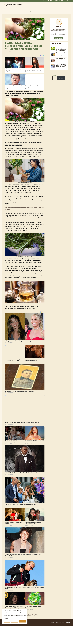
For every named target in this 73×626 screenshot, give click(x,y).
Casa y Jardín (27, 12)
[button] (60, 12)
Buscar (54, 75)
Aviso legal (68, 622)
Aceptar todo (22, 621)
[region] (14, 616)
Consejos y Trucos (46, 12)
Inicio (15, 12)
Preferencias (7, 621)
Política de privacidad (60, 622)
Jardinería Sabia (14, 4)
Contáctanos (52, 622)
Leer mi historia (58, 38)
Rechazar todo (15, 621)
